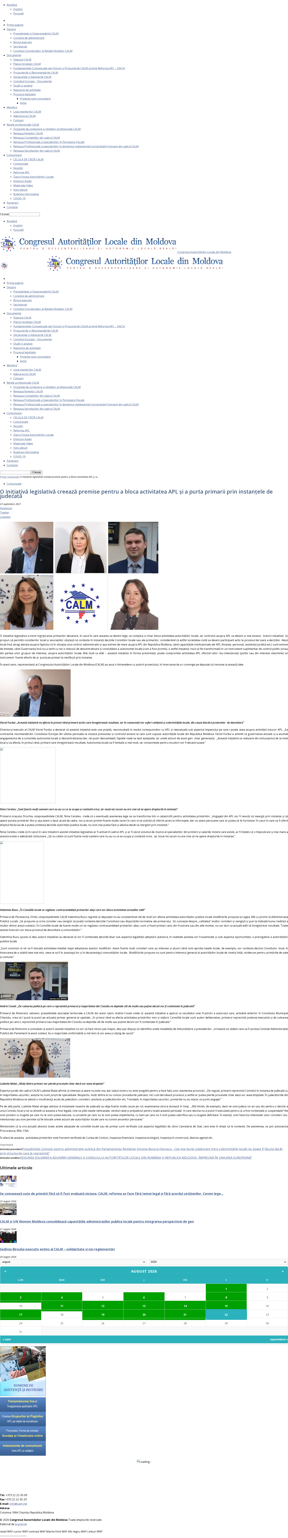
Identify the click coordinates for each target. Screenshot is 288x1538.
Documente (14, 55)
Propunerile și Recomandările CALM (35, 72)
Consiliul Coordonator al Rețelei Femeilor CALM (42, 51)
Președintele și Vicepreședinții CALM (36, 33)
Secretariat (20, 46)
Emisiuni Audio (22, 181)
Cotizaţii (18, 120)
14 (185, 1306)
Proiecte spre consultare (35, 98)
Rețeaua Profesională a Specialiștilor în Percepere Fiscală (48, 142)
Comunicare (14, 155)
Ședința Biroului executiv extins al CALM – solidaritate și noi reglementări (57, 1249)
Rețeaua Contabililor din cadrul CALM (36, 138)
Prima (3, 476)
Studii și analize (22, 85)
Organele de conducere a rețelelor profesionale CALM (47, 129)
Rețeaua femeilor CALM (28, 133)
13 (144, 1306)
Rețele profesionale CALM (23, 125)
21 (185, 1314)
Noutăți (18, 168)
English (17, 9)
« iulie (7, 1339)
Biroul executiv (22, 42)
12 (102, 1306)
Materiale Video (23, 185)
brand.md (21, 1524)
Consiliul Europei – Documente (32, 81)
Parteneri (12, 203)
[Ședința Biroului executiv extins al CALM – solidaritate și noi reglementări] (8, 1242)
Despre (11, 29)
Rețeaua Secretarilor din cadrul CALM (36, 151)
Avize (23, 103)
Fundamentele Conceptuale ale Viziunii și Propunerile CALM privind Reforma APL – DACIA (69, 68)
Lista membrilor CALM (27, 112)
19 (102, 1314)
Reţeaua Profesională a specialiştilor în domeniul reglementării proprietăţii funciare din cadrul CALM (76, 146)
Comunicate (20, 164)
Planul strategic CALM (27, 64)
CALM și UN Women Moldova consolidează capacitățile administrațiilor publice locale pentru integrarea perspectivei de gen (97, 1221)
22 (226, 1314)
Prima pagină (15, 25)
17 (20, 1314)
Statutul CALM (22, 59)
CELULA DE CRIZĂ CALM (28, 159)
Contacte (12, 207)
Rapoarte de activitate (27, 90)
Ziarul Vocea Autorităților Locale (33, 177)
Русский (18, 13)
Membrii (12, 107)
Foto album (20, 190)
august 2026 (144, 1271)
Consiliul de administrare (28, 38)
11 (61, 1306)
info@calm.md (18, 1504)
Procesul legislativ (24, 94)
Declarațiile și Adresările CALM (32, 77)
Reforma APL (21, 172)
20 (144, 1314)
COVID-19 (19, 198)
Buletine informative (26, 194)
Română (12, 5)
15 (226, 1306)
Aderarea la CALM (24, 116)
